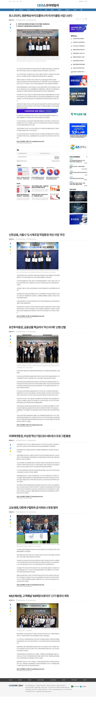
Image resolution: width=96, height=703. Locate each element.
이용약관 (29, 680)
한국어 (10, 1)
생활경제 (59, 10)
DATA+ (75, 10)
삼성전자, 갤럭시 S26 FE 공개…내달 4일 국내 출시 (79, 60)
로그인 (86, 1)
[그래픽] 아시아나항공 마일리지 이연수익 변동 (79, 42)
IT (40, 10)
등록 (56, 157)
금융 (46, 10)
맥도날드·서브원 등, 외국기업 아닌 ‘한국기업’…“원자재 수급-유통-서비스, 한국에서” (23, 179)
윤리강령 (63, 680)
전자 (35, 10)
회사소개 (10, 680)
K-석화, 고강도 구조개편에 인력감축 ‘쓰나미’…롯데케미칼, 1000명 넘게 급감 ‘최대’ (79, 46)
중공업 (52, 10)
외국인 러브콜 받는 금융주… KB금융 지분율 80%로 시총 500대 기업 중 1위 (40, 186)
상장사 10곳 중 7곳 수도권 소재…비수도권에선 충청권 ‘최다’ (53, 178)
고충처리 (84, 680)
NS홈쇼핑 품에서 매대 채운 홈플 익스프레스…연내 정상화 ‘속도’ (79, 64)
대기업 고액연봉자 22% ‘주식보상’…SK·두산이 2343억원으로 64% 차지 (37, 179)
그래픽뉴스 (67, 10)
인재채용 (20, 680)
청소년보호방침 (53, 680)
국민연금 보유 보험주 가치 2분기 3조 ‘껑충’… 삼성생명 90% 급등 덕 (40, 195)
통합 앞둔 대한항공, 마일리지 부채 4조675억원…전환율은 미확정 (79, 49)
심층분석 (21, 10)
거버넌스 (28, 10)
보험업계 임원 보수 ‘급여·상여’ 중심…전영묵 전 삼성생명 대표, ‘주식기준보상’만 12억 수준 (79, 53)
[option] (78, 96)
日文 (17, 1)
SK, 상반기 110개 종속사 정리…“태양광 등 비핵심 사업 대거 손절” (79, 71)
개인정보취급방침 (40, 680)
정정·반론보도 (74, 680)
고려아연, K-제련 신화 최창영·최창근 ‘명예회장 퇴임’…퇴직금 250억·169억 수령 (79, 38)
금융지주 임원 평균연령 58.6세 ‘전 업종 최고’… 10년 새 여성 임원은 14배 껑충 (23, 196)
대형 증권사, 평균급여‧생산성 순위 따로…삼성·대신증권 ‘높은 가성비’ (79, 57)
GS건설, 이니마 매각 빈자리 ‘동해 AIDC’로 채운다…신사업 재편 (79, 68)
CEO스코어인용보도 (75, 157)
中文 (21, 1)
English (14, 1)
